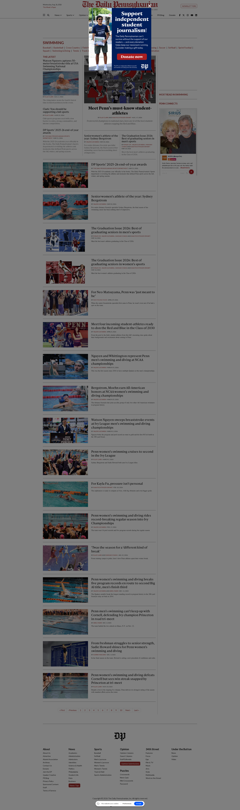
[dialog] (120, 405)
